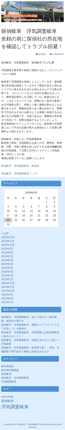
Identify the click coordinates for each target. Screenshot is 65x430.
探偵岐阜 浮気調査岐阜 (15, 377)
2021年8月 (7, 298)
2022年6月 (7, 260)
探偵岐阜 (43, 54)
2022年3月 (7, 271)
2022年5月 (7, 264)
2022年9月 (7, 248)
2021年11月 (8, 287)
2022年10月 (8, 245)
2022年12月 (8, 237)
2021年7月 (7, 302)
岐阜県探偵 (7, 366)
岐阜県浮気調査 (7, 397)
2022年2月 (7, 275)
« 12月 (5, 233)
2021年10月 (8, 290)
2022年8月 (7, 252)
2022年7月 (7, 256)
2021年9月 (7, 294)
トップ (19, 173)
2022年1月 (7, 279)
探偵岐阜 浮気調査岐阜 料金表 (20, 165)
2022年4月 (7, 267)
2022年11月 (8, 241)
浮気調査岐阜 (58, 54)
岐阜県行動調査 (10, 370)
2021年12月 (8, 283)
